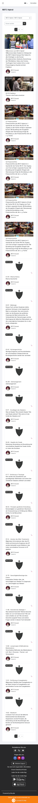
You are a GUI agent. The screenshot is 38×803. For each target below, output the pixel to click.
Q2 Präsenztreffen (11, 162)
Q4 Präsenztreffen (11, 238)
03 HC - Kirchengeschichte (14, 349)
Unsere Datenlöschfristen (19, 769)
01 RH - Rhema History (12, 277)
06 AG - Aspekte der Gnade (14, 442)
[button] (26, 3)
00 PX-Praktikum (11, 93)
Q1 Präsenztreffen (11, 121)
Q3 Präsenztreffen (11, 200)
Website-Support (20, 763)
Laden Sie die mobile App (19, 772)
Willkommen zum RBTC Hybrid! (15, 51)
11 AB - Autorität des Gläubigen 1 (16, 610)
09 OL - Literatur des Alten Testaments (17, 539)
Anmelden (33, 3)
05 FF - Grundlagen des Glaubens (16, 410)
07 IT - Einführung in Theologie (15, 474)
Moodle (12, 793)
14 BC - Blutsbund (11, 713)
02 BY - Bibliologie (11, 305)
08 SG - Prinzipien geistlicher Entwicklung (18, 507)
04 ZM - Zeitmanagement (13, 382)
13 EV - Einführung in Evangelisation (16, 680)
